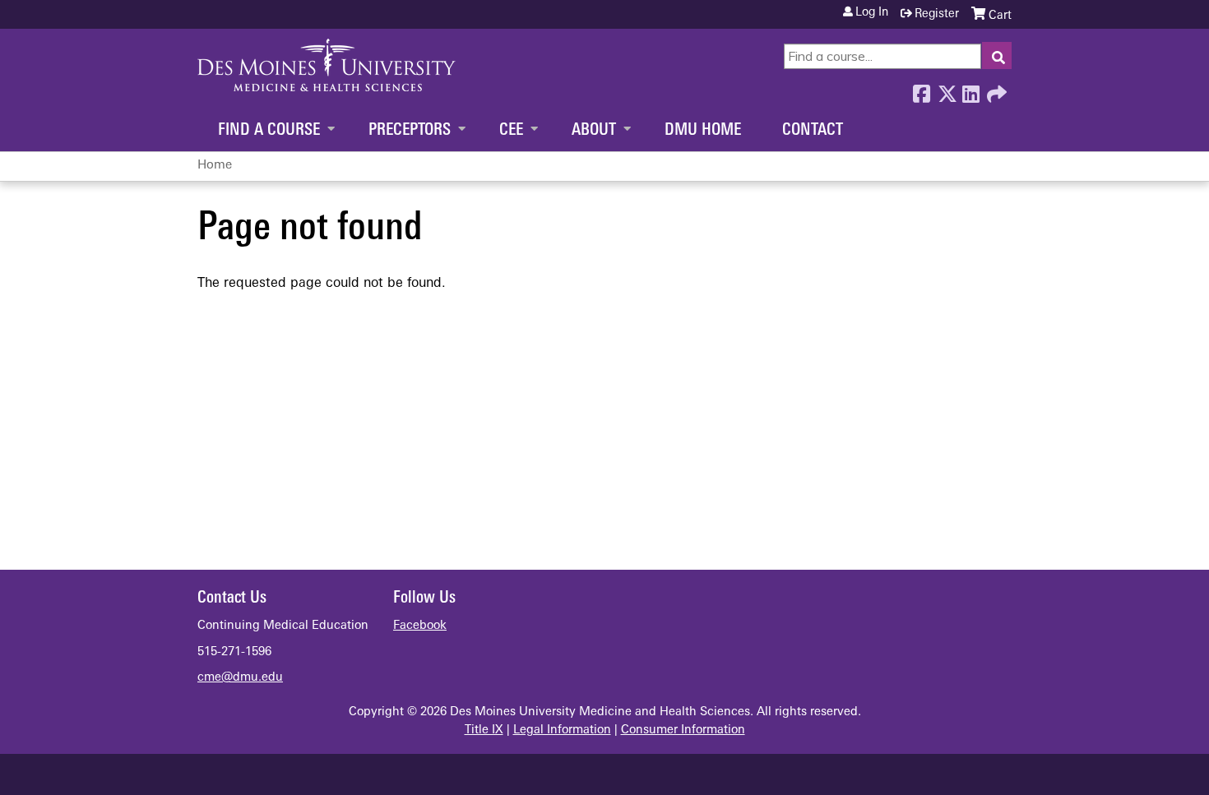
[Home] (326, 65)
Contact (812, 130)
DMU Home (703, 130)
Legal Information (562, 730)
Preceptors (409, 130)
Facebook (921, 89)
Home (214, 165)
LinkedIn (970, 89)
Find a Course (269, 130)
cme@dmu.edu (240, 678)
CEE (511, 130)
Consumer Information (683, 730)
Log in (871, 13)
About (594, 130)
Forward (995, 89)
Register (937, 14)
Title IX (484, 730)
